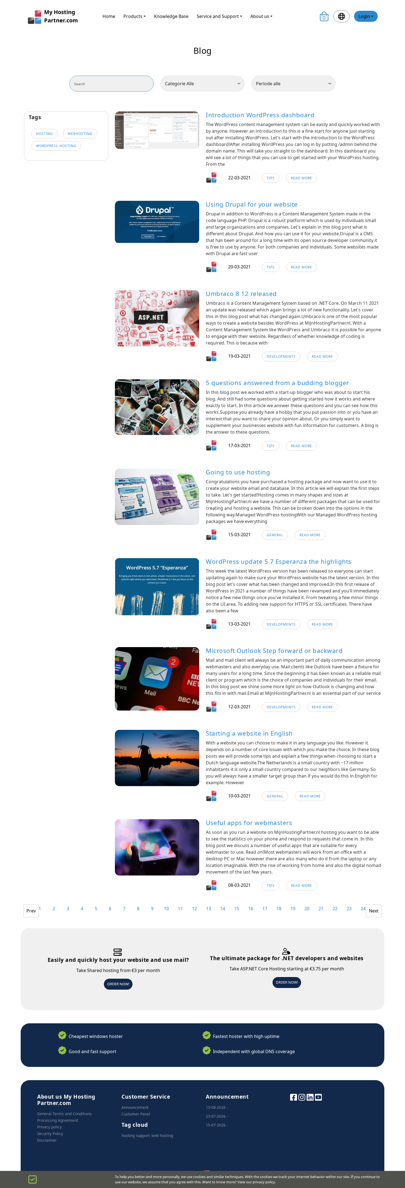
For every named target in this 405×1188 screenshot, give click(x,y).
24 (363, 909)
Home (108, 16)
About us (259, 16)
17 (264, 909)
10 (166, 909)
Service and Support (218, 16)
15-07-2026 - (217, 1125)
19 (292, 909)
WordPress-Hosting (56, 145)
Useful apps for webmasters (249, 822)
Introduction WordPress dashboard (260, 115)
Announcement (134, 1107)
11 (180, 909)
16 (250, 909)
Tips (271, 178)
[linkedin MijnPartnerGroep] (310, 1096)
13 (208, 909)
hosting (44, 133)
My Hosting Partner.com (61, 16)
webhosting (80, 133)
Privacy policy (49, 1127)
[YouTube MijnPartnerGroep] (318, 1096)
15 (236, 909)
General (275, 535)
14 (222, 909)
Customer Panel (135, 1114)
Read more (301, 178)
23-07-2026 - (217, 1116)
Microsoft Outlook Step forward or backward (274, 650)
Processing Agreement (57, 1120)
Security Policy (50, 1133)
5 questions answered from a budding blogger (277, 382)
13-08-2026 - (217, 1107)
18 (278, 909)
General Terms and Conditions (64, 1113)
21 (320, 909)
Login (364, 16)
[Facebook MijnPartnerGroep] (293, 1096)
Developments (281, 356)
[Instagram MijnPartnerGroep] (301, 1096)
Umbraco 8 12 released (241, 293)
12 (194, 909)
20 (306, 909)
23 (349, 909)
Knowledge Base (171, 16)
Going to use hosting (238, 472)
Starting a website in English (249, 733)
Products (132, 16)
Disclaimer (47, 1140)
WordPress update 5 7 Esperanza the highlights (279, 561)
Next (374, 911)
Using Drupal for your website (252, 204)
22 (335, 909)
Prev (31, 911)
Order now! (118, 983)
